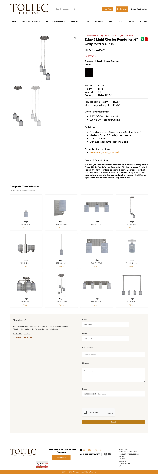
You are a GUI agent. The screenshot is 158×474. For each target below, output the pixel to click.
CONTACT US (61, 458)
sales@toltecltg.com (24, 336)
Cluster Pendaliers (91, 35)
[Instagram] (105, 454)
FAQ (121, 21)
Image (84, 388)
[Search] (74, 9)
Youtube (132, 21)
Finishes (74, 21)
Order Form (107, 9)
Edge (102, 35)
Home (12, 21)
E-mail (84, 332)
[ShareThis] (142, 38)
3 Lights (120, 35)
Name (84, 319)
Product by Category (29, 21)
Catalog (122, 461)
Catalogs (99, 21)
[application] (38, 20)
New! (111, 21)
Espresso (88, 63)
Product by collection (129, 454)
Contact (145, 21)
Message (85, 362)
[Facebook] (101, 454)
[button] (75, 37)
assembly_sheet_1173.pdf (104, 151)
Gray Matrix (129, 35)
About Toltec (124, 464)
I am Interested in (88, 346)
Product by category (128, 452)
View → (26, 227)
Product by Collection (54, 21)
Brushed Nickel (110, 35)
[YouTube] (109, 454)
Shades (86, 21)
